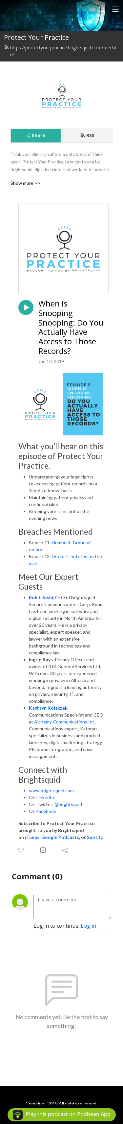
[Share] (65, 850)
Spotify (94, 837)
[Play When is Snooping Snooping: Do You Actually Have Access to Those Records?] (25, 307)
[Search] (102, 9)
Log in (88, 925)
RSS (90, 135)
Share (38, 135)
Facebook (46, 811)
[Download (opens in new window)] (43, 850)
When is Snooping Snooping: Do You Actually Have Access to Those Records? (70, 327)
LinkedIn (45, 797)
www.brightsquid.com (51, 790)
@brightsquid (68, 804)
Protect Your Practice (36, 37)
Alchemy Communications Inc (64, 721)
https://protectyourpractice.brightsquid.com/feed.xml (63, 51)
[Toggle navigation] (115, 9)
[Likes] (21, 850)
